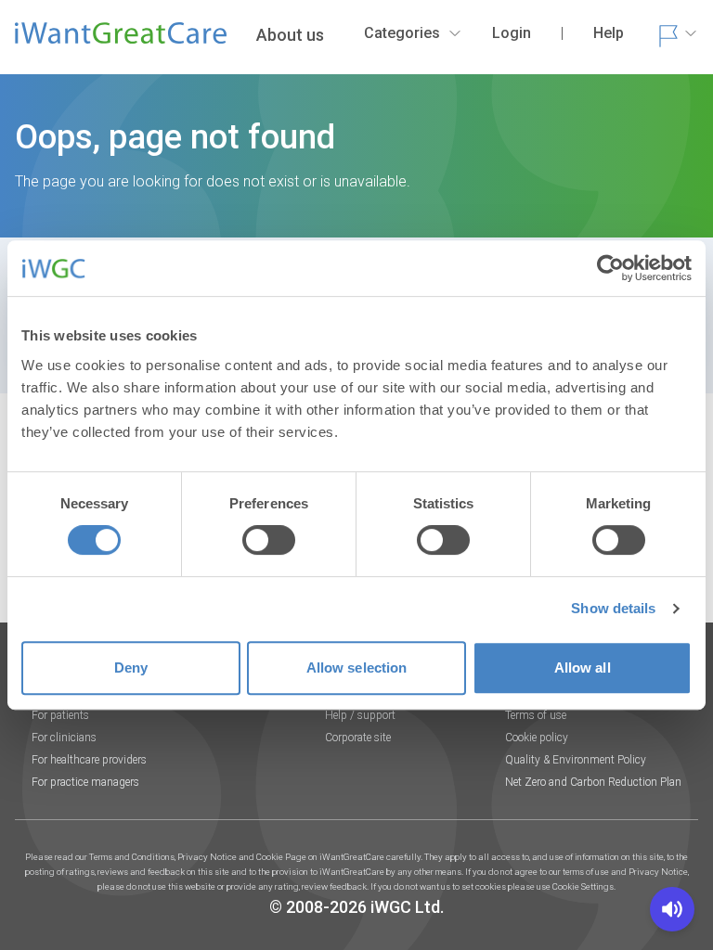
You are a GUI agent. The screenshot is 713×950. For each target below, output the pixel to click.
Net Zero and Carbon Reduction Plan (593, 782)
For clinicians (64, 737)
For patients (60, 715)
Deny (131, 667)
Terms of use (535, 715)
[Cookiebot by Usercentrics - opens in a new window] (610, 268)
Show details (613, 608)
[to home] (121, 40)
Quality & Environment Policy (575, 759)
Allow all (582, 667)
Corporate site (358, 737)
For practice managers (85, 782)
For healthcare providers (89, 759)
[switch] (268, 540)
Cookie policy (536, 737)
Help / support (360, 715)
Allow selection (357, 667)
